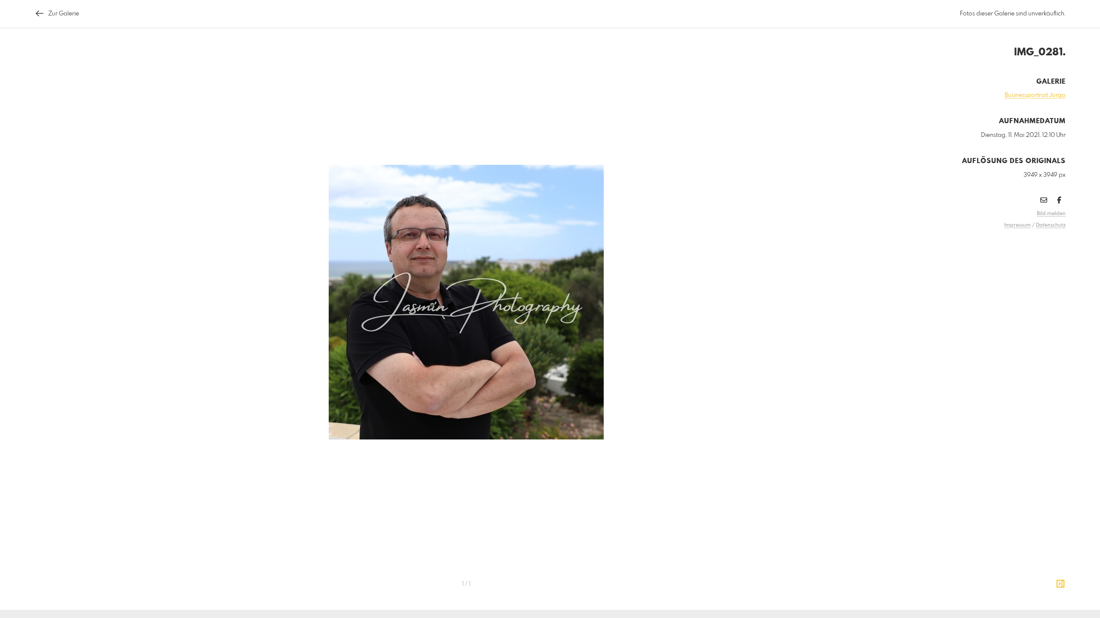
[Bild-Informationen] (1060, 584)
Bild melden (1051, 213)
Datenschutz (1051, 225)
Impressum (1017, 225)
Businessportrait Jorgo (1035, 95)
